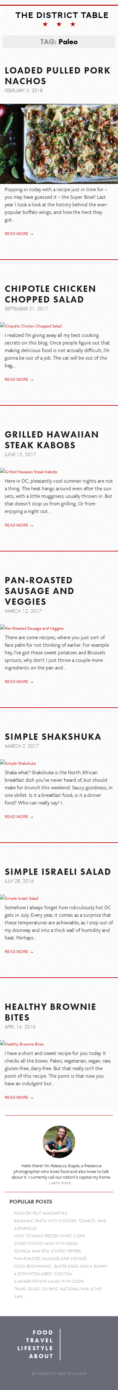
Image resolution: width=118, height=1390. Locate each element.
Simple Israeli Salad (58, 872)
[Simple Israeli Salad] (59, 898)
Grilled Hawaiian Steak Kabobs (52, 440)
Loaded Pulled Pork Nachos (58, 76)
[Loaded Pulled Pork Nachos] (59, 144)
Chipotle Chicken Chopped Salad (50, 294)
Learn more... (61, 1182)
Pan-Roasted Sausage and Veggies (40, 591)
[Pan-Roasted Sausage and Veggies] (59, 628)
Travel (39, 1340)
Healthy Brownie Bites (51, 1012)
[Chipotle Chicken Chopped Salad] (59, 326)
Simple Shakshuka (53, 737)
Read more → (19, 233)
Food (43, 1332)
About (41, 1356)
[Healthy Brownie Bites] (59, 1044)
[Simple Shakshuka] (59, 763)
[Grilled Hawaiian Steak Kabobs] (59, 471)
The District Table (62, 15)
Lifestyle (35, 1348)
